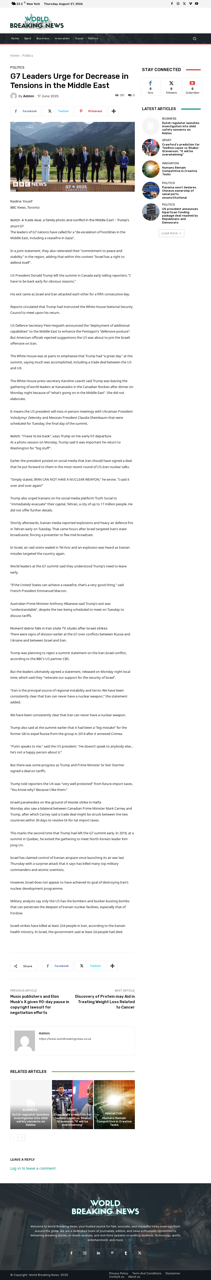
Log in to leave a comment (33, 1168)
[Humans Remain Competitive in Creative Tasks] (114, 1104)
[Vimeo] (190, 4)
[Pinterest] (112, 1253)
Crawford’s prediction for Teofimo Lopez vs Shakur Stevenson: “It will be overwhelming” (72, 1120)
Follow (171, 82)
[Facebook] (172, 4)
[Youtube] (197, 4)
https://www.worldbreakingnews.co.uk (65, 1038)
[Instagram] (178, 4)
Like (151, 82)
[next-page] (22, 1137)
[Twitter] (184, 4)
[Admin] (14, 96)
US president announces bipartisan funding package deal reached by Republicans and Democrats (180, 215)
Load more (170, 233)
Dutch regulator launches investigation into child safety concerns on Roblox (30, 1120)
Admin (28, 96)
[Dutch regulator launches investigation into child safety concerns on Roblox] (30, 1104)
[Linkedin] (99, 1253)
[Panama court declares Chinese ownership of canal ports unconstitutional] (151, 190)
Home (14, 55)
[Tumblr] (126, 1253)
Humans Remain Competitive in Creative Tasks (114, 1122)
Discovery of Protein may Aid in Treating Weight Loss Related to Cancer (105, 1002)
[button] (195, 39)
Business (30, 1110)
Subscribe (192, 82)
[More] (113, 111)
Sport (72, 1110)
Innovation (113, 1113)
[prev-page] (13, 1137)
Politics (28, 55)
